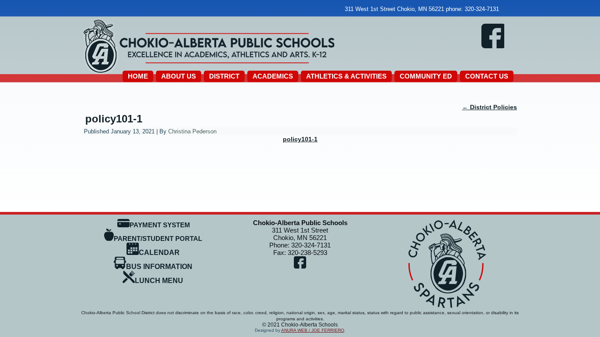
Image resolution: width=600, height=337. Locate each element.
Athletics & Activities (346, 76)
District (224, 76)
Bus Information (159, 266)
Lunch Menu (159, 280)
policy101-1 (113, 119)
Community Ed (426, 76)
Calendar (159, 252)
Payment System (160, 225)
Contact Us (486, 76)
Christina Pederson (192, 131)
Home (138, 76)
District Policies (489, 107)
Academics (273, 76)
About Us (178, 76)
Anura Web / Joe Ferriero (312, 330)
